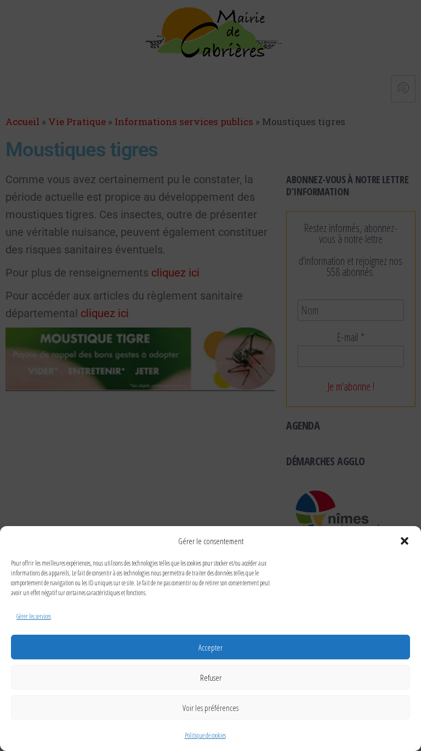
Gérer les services (33, 616)
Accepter (210, 647)
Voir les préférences (210, 707)
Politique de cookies (205, 735)
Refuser (210, 677)
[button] (404, 540)
